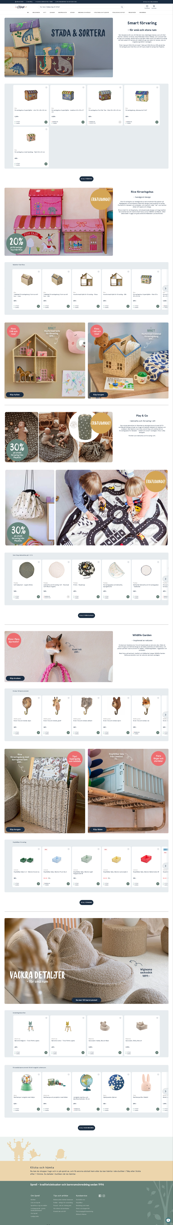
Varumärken (142, 12)
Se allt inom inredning (86, 1128)
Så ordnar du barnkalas (61, 1208)
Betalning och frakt (82, 1205)
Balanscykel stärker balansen (63, 1199)
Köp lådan (97, 829)
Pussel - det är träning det (62, 1205)
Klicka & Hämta (81, 1214)
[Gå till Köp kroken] (59, 656)
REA (28, 12)
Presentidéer (132, 12)
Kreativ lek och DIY (59, 1211)
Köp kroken (15, 678)
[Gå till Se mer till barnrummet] (86, 961)
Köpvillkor (79, 1202)
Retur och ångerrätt (83, 1208)
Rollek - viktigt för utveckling (63, 1202)
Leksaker (52, 12)
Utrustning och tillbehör (101, 12)
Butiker (33, 1199)
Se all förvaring (86, 902)
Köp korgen (98, 395)
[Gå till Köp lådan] (128, 791)
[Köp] (45, 122)
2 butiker (18, 164)
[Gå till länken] (100, 1196)
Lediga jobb (35, 1216)
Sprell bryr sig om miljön (39, 1205)
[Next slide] (165, 288)
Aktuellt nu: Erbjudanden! (150, 1)
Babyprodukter (62, 12)
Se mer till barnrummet (86, 1000)
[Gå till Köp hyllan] (45, 360)
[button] (46, 87)
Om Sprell (34, 1213)
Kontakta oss (80, 1199)
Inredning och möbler (84, 12)
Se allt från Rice (86, 178)
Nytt (44, 12)
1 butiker (18, 123)
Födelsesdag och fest (118, 12)
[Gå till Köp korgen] (128, 360)
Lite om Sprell (35, 1202)
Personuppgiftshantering (84, 1211)
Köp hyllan (15, 395)
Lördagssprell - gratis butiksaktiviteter (38, 1209)
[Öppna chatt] (168, 1220)
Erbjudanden (36, 12)
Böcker (72, 12)
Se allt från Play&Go (86, 615)
